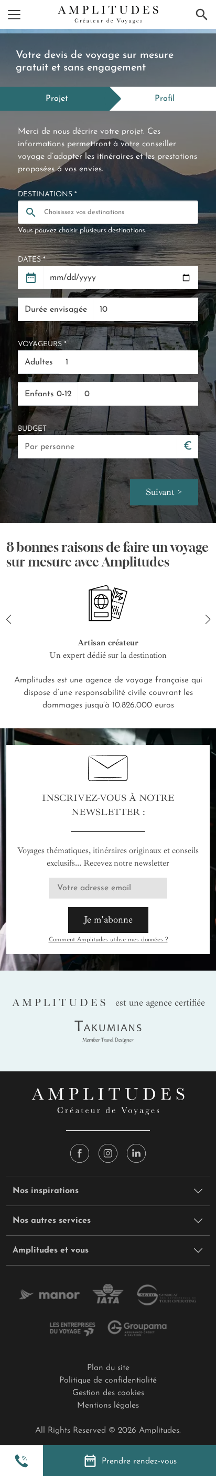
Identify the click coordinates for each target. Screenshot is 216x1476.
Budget (32, 429)
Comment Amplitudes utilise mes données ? (108, 940)
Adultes (39, 362)
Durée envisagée (56, 309)
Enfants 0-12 (48, 394)
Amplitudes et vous (51, 1250)
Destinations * (47, 194)
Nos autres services (52, 1221)
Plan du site (108, 1368)
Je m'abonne (108, 919)
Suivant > (164, 492)
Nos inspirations (46, 1191)
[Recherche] (202, 14)
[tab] (55, 99)
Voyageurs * (42, 344)
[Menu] (14, 14)
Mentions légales (108, 1405)
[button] (21, 1461)
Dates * (32, 260)
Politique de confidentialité (108, 1380)
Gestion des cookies (108, 1393)
